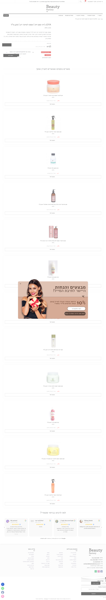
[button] (3, 584)
